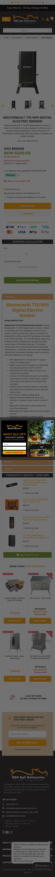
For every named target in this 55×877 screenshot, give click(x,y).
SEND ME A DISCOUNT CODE (14, 452)
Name (4, 441)
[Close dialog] (52, 422)
